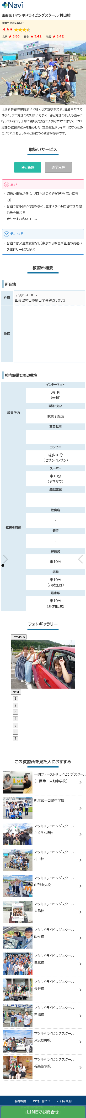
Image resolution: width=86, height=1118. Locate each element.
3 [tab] (15, 712)
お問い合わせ (41, 1101)
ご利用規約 (64, 1101)
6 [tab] (15, 732)
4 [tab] (15, 719)
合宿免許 (27, 167)
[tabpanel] (43, 664)
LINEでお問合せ (43, 1112)
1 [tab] (15, 699)
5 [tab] (15, 725)
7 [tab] (15, 739)
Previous (19, 637)
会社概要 (20, 1101)
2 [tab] (15, 705)
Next (16, 692)
